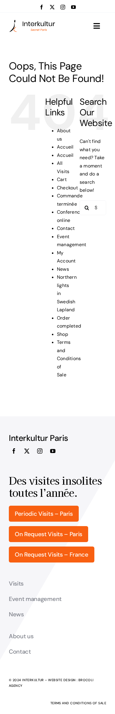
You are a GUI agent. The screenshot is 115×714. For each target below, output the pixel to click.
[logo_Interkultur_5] (32, 22)
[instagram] (62, 7)
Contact (66, 228)
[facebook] (41, 7)
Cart (62, 179)
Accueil (65, 147)
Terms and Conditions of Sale (69, 358)
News (63, 269)
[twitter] (52, 7)
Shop (62, 334)
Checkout (67, 188)
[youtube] (73, 7)
